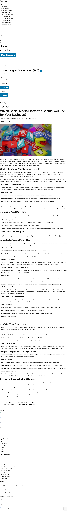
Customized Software (6, 24)
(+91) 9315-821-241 (7, 489)
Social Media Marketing (7, 20)
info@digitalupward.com (8, 492)
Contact (2, 37)
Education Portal (5, 34)
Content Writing (5, 26)
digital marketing (13, 396)
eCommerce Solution (6, 12)
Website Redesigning (6, 22)
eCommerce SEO (6, 76)
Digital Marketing (6, 16)
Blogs (3, 102)
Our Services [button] (4, 6)
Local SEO (4, 74)
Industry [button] (3, 28)
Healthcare (4, 30)
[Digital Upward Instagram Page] (1, 505)
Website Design (5, 8)
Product (4, 95)
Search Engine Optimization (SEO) (9, 18)
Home (3, 46)
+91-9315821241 (4, 510)
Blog (2, 36)
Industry (4, 88)
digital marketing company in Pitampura (57, 235)
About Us (3, 4)
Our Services (8, 55)
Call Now (2, 41)
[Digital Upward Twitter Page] (1, 501)
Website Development (7, 10)
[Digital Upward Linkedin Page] (1, 503)
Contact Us (3, 447)
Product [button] (2, 32)
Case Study (3, 445)
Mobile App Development (7, 14)
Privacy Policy (4, 451)
